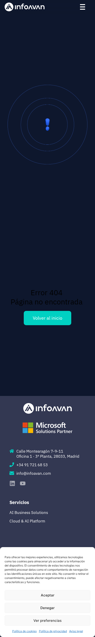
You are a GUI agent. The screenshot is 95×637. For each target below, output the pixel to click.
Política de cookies (24, 631)
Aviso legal (76, 631)
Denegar (47, 608)
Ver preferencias (47, 620)
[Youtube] (23, 483)
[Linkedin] (12, 483)
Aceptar (47, 595)
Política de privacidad (53, 631)
